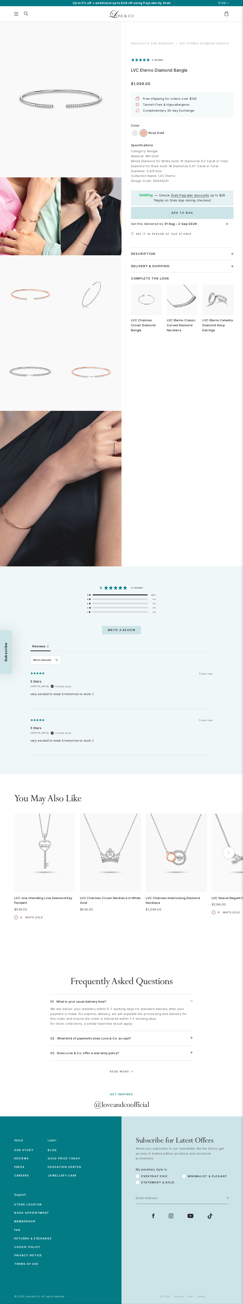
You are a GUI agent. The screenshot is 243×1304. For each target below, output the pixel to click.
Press (19, 1167)
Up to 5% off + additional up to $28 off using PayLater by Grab (122, 3)
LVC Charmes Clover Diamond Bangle (143, 325)
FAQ (17, 1230)
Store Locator (28, 1204)
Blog (52, 1150)
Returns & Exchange (33, 1238)
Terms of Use (26, 1264)
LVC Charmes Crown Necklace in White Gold (110, 900)
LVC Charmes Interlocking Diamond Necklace (173, 900)
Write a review (122, 630)
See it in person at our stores (164, 233)
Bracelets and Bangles (152, 43)
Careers (21, 1175)
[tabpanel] (121, 705)
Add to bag (182, 212)
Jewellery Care (62, 1175)
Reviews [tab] (40, 646)
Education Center (64, 1167)
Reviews (21, 1158)
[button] (227, 224)
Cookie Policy (27, 1247)
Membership (25, 1221)
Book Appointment (31, 1212)
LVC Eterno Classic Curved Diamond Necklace (181, 325)
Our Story (23, 1150)
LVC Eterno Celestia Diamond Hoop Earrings (217, 325)
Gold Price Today (64, 1158)
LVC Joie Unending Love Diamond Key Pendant (43, 900)
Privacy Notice (28, 1255)
